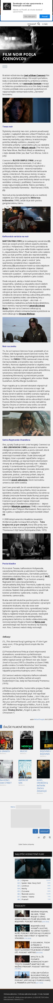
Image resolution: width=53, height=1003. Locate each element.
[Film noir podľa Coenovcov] (26, 122)
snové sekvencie (19, 480)
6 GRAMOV (5, 751)
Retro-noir (40, 622)
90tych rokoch (28, 147)
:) (35, 831)
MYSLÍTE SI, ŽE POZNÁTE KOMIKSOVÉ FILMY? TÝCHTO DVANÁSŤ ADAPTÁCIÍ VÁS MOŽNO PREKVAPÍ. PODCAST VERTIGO (32, 961)
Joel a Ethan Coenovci (34, 75)
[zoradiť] (49, 837)
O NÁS (45, 24)
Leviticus (25, 885)
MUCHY (23, 751)
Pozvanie (25, 891)
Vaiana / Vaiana (28, 896)
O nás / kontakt (43, 994)
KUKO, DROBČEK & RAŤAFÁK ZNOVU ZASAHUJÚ (42, 785)
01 (39, 837)
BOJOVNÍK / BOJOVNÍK (45, 752)
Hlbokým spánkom (20, 506)
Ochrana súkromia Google (27, 994)
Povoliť (44, 16)
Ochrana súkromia (10, 994)
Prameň (25, 899)
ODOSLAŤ (44, 831)
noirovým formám (32, 83)
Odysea (25, 880)
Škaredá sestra (28, 894)
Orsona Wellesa (26, 313)
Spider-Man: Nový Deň (31, 883)
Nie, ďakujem (30, 16)
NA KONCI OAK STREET (6, 781)
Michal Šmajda (39, 719)
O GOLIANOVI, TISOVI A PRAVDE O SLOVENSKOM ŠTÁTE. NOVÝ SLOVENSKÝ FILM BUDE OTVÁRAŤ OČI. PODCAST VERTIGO (32, 947)
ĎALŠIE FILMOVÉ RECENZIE (18, 727)
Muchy (24, 888)
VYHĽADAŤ (31, 24)
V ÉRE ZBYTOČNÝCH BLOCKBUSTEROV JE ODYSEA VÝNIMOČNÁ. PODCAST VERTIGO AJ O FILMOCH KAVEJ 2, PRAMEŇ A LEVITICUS (32, 977)
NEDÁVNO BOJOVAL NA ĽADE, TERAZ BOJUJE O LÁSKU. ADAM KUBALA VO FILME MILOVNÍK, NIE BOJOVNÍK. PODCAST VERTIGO (32, 916)
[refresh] (44, 837)
